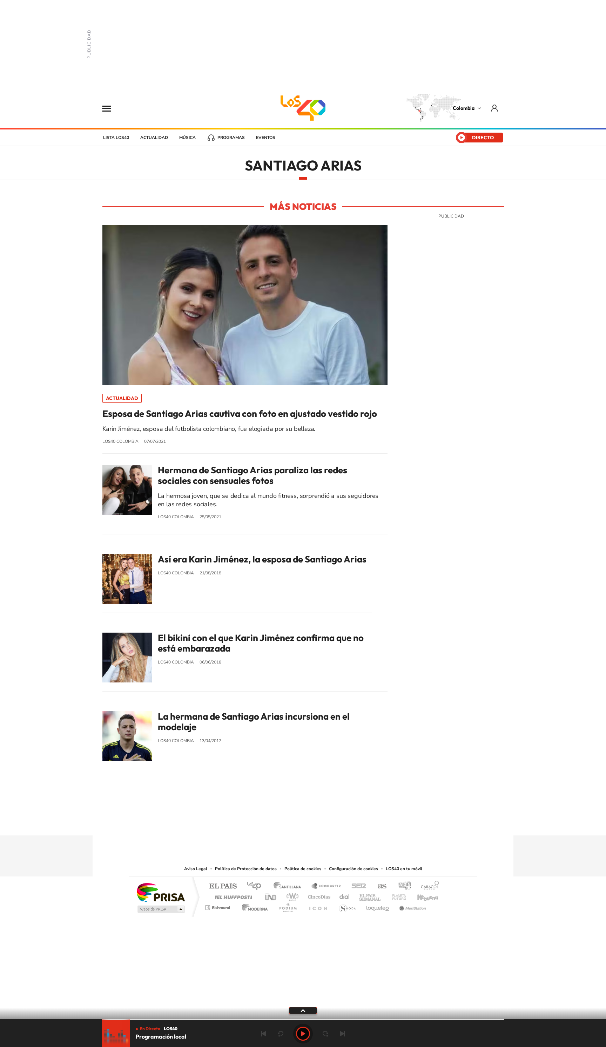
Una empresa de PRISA (160, 892)
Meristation (411, 905)
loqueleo (378, 905)
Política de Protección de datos (246, 869)
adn (402, 886)
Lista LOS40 (116, 137)
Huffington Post (232, 895)
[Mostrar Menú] (111, 108)
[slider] (303, 1019)
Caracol (428, 886)
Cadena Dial (345, 895)
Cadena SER (356, 886)
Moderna (253, 905)
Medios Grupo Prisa (160, 909)
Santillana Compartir (326, 886)
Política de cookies (302, 869)
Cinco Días (318, 895)
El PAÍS (222, 886)
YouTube (303, 821)
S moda (347, 905)
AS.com (379, 886)
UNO (271, 895)
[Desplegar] (303, 1010)
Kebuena (421, 895)
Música (187, 137)
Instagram (289, 821)
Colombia (463, 108)
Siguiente (342, 1033)
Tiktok (275, 821)
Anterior (264, 1033)
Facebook (331, 821)
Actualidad (154, 137)
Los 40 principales (256, 886)
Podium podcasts (288, 905)
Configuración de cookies (353, 869)
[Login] (495, 108)
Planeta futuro (396, 895)
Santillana (289, 886)
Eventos (265, 137)
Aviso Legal (195, 869)
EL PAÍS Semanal (370, 895)
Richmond (218, 905)
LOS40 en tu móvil (404, 869)
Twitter (317, 821)
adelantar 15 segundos (325, 1033)
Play (303, 1033)
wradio (291, 895)
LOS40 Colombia (303, 108)
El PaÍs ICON (318, 905)
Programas (231, 137)
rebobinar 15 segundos (280, 1033)
